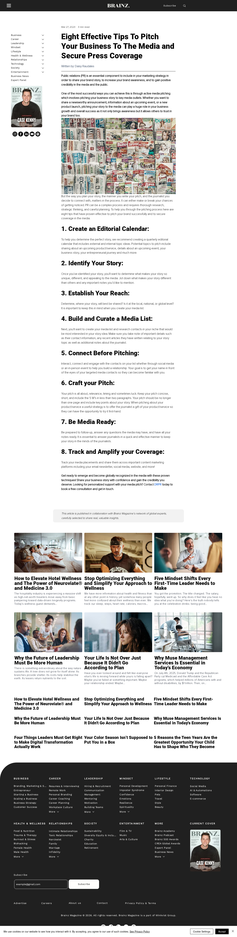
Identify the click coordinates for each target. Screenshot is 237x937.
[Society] (43, 68)
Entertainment (19, 71)
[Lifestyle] (43, 51)
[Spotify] (37, 134)
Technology (17, 63)
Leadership (17, 43)
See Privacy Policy (140, 931)
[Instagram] (14, 134)
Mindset (15, 47)
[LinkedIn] (26, 134)
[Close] (233, 931)
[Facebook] (20, 134)
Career (15, 39)
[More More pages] (58, 812)
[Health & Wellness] (43, 56)
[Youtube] (32, 134)
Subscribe (169, 5)
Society (15, 67)
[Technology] (43, 64)
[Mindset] (43, 47)
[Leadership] (43, 43)
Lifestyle (16, 51)
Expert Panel (18, 80)
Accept (222, 931)
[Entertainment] (43, 72)
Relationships (19, 59)
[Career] (43, 39)
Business (16, 35)
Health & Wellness (21, 55)
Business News (20, 76)
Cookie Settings (201, 931)
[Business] (43, 35)
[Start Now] (48, 593)
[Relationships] (43, 60)
